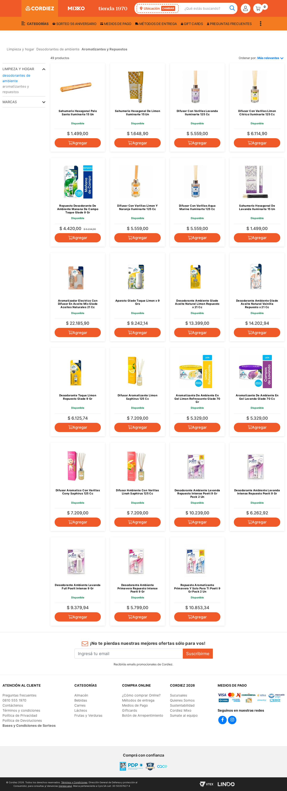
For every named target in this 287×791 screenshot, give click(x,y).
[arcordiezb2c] (4, 50)
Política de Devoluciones (22, 720)
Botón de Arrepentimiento (142, 715)
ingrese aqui (65, 785)
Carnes (80, 705)
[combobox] (210, 8)
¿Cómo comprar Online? (141, 695)
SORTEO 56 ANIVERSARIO (75, 24)
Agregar (79, 143)
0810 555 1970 (14, 700)
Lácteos (80, 710)
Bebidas (80, 700)
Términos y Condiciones (74, 782)
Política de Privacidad (20, 715)
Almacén (81, 695)
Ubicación (159, 8)
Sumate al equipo (184, 715)
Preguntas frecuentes (230, 24)
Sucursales (178, 695)
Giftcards (129, 710)
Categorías (37, 24)
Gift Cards (193, 24)
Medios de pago (117, 24)
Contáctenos (13, 705)
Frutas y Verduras (88, 715)
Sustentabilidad (182, 705)
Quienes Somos (182, 700)
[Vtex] (206, 784)
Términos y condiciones (21, 710)
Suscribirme (197, 653)
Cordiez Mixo (180, 710)
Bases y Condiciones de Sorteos (29, 725)
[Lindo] (226, 784)
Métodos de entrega (157, 24)
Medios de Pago (135, 705)
